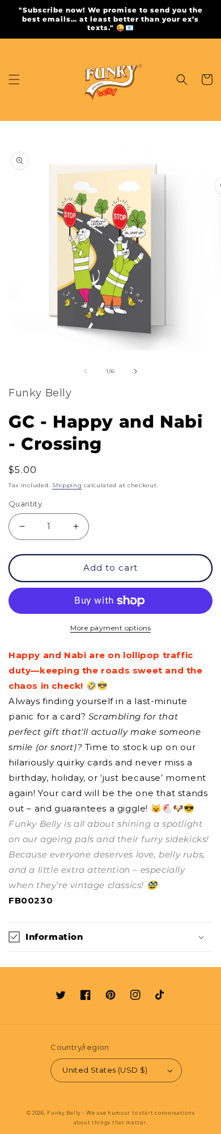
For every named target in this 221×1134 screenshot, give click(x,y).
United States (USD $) (104, 1069)
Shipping (67, 485)
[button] (14, 79)
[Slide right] (135, 371)
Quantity (25, 503)
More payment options (110, 628)
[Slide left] (85, 371)
